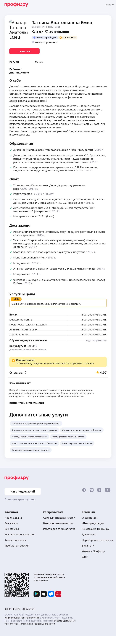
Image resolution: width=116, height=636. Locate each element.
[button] (45, 42)
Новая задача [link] (13, 517)
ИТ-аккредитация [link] (93, 523)
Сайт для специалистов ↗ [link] (59, 517)
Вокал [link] (13, 314)
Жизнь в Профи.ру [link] (93, 551)
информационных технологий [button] (22, 617)
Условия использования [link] (20, 534)
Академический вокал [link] (23, 329)
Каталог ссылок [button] (14, 540)
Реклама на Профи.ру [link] (95, 529)
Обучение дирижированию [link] (28, 340)
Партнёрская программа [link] (97, 540)
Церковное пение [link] (20, 319)
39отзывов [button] (59, 31)
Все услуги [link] (11, 523)
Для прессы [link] (89, 534)
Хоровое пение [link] (19, 334)
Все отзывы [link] (12, 529)
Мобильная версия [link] (17, 545)
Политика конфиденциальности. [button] (37, 623)
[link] (24, 51)
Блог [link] (84, 556)
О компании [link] (89, 517)
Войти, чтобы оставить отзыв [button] (26, 402)
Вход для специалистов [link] (58, 523)
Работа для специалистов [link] (59, 529)
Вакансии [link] (88, 545)
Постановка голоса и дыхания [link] (28, 324)
